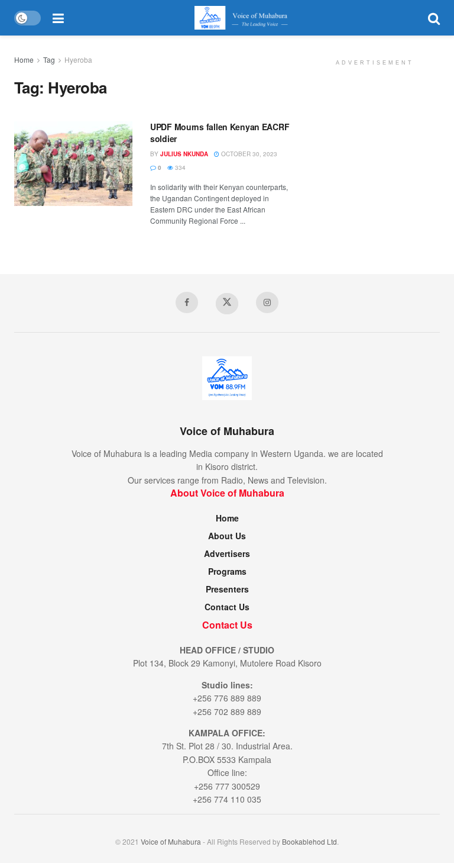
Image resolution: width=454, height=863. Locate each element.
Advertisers (227, 553)
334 (179, 167)
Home (24, 59)
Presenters (227, 589)
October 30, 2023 (248, 154)
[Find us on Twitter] (227, 303)
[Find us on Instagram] (267, 302)
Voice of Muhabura (171, 841)
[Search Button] (434, 18)
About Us (227, 536)
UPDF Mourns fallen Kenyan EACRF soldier (219, 132)
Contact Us (227, 607)
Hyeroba (78, 59)
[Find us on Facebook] (187, 302)
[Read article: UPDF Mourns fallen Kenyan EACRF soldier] (73, 163)
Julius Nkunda (184, 154)
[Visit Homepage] (245, 18)
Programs (227, 571)
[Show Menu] (58, 18)
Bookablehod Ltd (309, 841)
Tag (49, 59)
